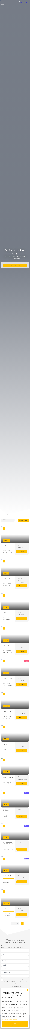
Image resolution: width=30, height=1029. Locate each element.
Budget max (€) (6, 972)
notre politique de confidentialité (9, 1019)
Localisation (6, 968)
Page (13, 922)
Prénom (4, 950)
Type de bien (4, 964)
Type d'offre (4, 960)
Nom (4, 954)
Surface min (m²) (7, 976)
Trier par (3, 519)
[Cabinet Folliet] (23, 4)
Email (4, 957)
